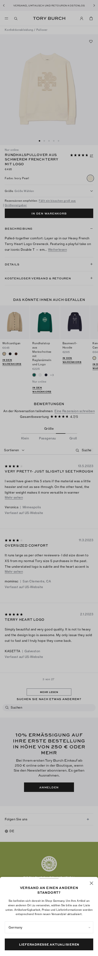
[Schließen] (91, 883)
